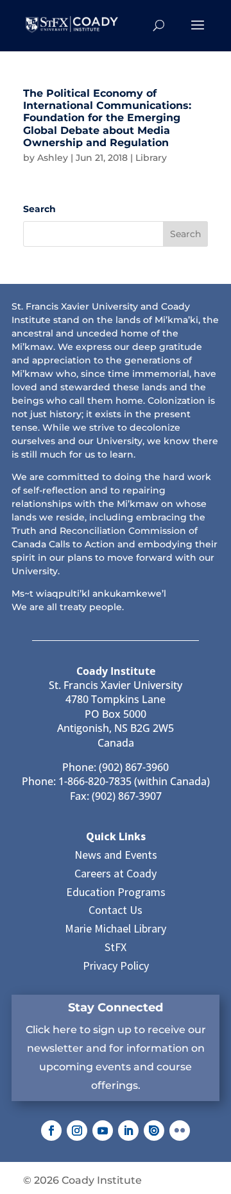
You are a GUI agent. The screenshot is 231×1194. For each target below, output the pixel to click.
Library (151, 157)
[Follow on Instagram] (77, 1130)
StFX (115, 947)
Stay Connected (115, 1007)
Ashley (52, 157)
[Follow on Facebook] (51, 1130)
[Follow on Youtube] (102, 1130)
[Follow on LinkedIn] (128, 1130)
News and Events (115, 854)
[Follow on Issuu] (154, 1130)
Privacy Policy (116, 965)
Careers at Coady (115, 873)
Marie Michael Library (115, 928)
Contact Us (115, 909)
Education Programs (116, 891)
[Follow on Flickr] (179, 1130)
